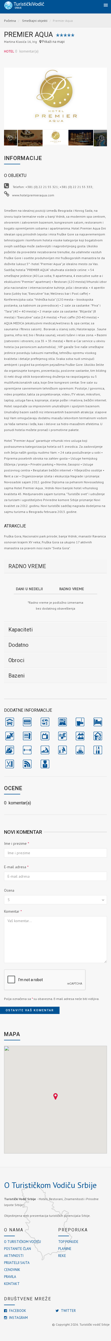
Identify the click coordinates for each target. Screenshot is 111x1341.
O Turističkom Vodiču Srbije (50, 1185)
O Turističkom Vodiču (22, 1241)
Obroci (16, 660)
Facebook (17, 1310)
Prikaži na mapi (53, 41)
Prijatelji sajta (17, 1262)
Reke (62, 1255)
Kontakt (12, 1283)
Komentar (13, 911)
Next (101, 98)
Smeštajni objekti (34, 21)
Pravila (10, 1276)
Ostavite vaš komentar (30, 1010)
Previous (10, 98)
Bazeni (16, 675)
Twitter (68, 1310)
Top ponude (68, 1241)
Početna (10, 21)
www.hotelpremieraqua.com (33, 195)
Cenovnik (12, 1269)
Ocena (9, 890)
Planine (64, 1248)
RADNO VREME (27, 566)
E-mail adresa (16, 866)
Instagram (18, 1317)
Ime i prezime (16, 843)
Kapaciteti (20, 629)
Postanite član (17, 1248)
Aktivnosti (13, 1255)
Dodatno (18, 645)
